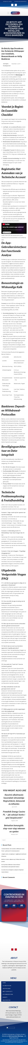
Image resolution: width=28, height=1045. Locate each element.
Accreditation (7, 985)
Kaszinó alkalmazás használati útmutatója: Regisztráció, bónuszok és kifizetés (14, 799)
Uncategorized (6, 65)
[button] (8, 13)
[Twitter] (12, 5)
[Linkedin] (16, 5)
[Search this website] (14, 839)
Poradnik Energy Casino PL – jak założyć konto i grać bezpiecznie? (14, 814)
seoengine (5, 63)
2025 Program (6, 988)
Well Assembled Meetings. (16, 1036)
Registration (6, 1000)
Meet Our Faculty (7, 991)
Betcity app (19, 74)
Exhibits (5, 997)
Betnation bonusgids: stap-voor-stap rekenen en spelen (14, 828)
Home (4, 982)
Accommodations (8, 994)
